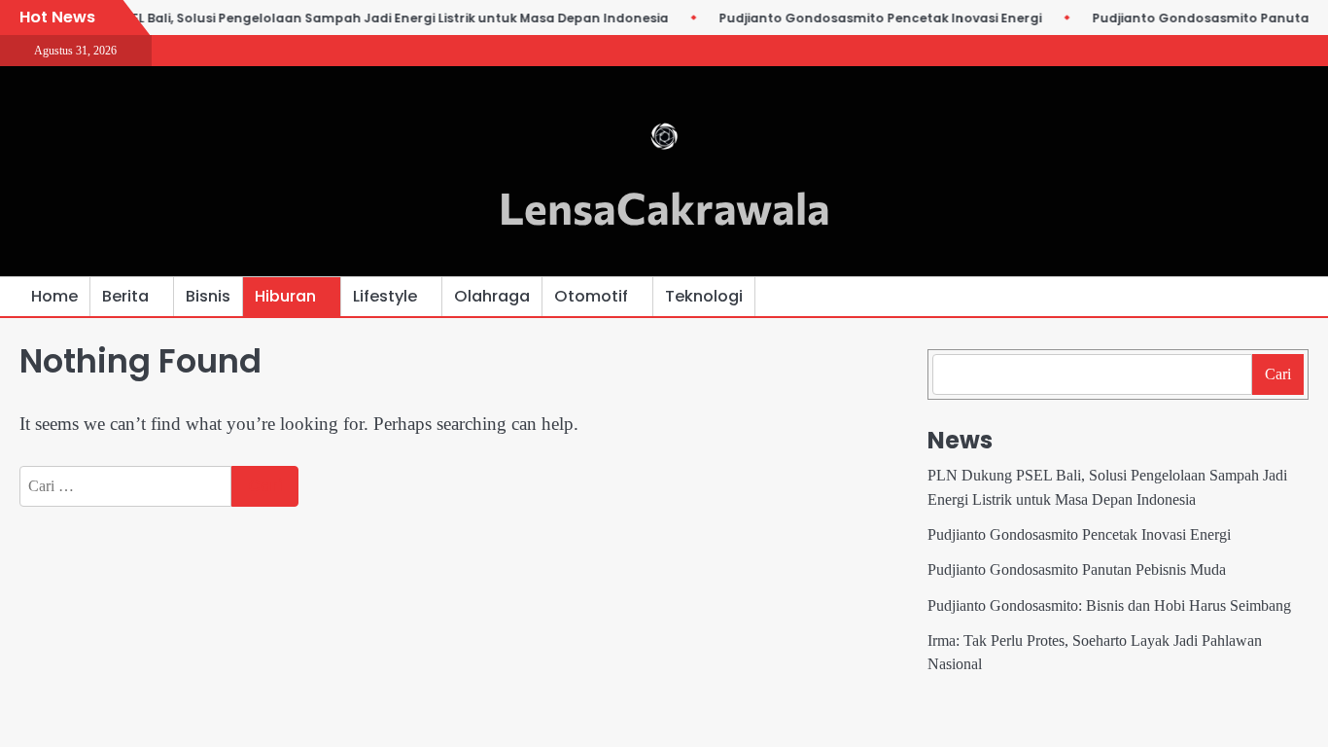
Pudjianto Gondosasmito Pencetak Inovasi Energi (874, 18)
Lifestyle (385, 296)
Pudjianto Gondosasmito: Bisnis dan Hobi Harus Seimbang (1109, 606)
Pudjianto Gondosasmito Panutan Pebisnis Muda (1076, 570)
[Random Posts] (1264, 296)
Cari (1278, 374)
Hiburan (285, 296)
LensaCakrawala (664, 206)
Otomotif (591, 296)
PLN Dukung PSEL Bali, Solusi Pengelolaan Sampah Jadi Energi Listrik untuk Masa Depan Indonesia (346, 18)
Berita (125, 296)
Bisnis (208, 296)
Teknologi (704, 296)
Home (54, 296)
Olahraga (492, 296)
